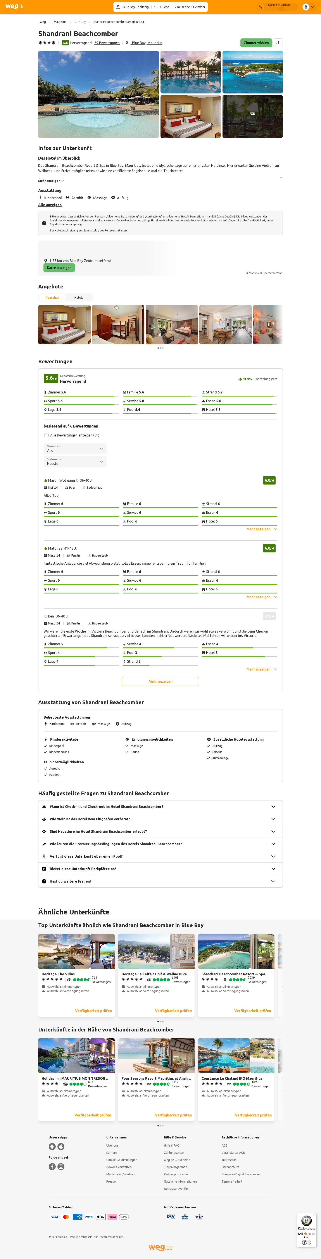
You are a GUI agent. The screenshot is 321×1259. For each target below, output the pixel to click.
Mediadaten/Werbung (121, 1174)
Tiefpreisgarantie (175, 1167)
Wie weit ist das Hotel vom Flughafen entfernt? (90, 819)
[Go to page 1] (158, 348)
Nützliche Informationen (180, 1181)
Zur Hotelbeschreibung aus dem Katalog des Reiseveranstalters (88, 230)
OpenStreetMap (272, 273)
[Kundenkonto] (309, 7)
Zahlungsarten (174, 1152)
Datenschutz (230, 1167)
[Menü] (314, 1215)
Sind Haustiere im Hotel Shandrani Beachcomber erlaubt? (98, 831)
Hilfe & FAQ (171, 1145)
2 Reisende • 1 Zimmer (190, 7)
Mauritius (60, 22)
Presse (111, 1181)
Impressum (229, 1160)
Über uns (112, 1145)
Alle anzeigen (50, 205)
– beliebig (142, 7)
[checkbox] (46, 435)
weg (43, 22)
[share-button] (278, 43)
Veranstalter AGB (233, 1152)
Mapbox (254, 273)
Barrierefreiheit (232, 1181)
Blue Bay (129, 7)
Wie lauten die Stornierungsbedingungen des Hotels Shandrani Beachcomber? (116, 844)
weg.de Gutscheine (177, 1160)
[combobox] (75, 448)
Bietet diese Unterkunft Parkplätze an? (83, 869)
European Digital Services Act (242, 1174)
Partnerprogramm (176, 1174)
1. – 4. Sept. (161, 7)
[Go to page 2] (160, 348)
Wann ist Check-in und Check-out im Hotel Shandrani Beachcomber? (106, 807)
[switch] (306, 1242)
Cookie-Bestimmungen (121, 1160)
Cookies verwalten (119, 1167)
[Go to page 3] (163, 348)
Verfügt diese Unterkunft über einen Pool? (86, 856)
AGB (225, 1145)
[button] (98, 94)
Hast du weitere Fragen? (70, 881)
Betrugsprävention (177, 1188)
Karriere (111, 1152)
